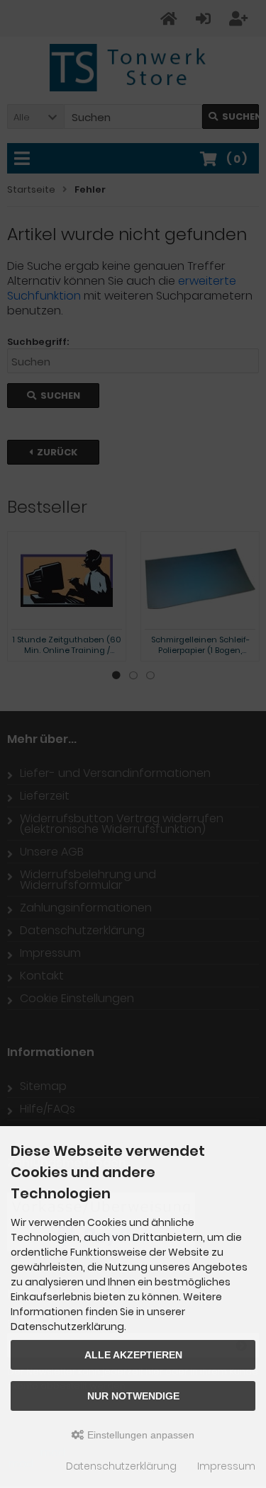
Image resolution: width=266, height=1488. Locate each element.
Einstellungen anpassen (139, 1435)
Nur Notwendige (133, 1396)
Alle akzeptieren (133, 1355)
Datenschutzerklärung (121, 1466)
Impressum (226, 1466)
